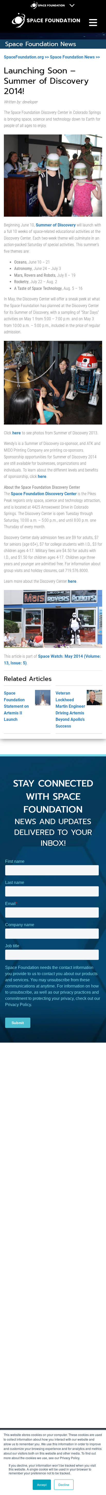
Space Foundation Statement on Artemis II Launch (16, 706)
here (16, 432)
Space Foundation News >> (75, 57)
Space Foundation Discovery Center (44, 493)
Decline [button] (63, 1484)
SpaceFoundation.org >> (26, 57)
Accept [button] (42, 1484)
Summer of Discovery (56, 225)
